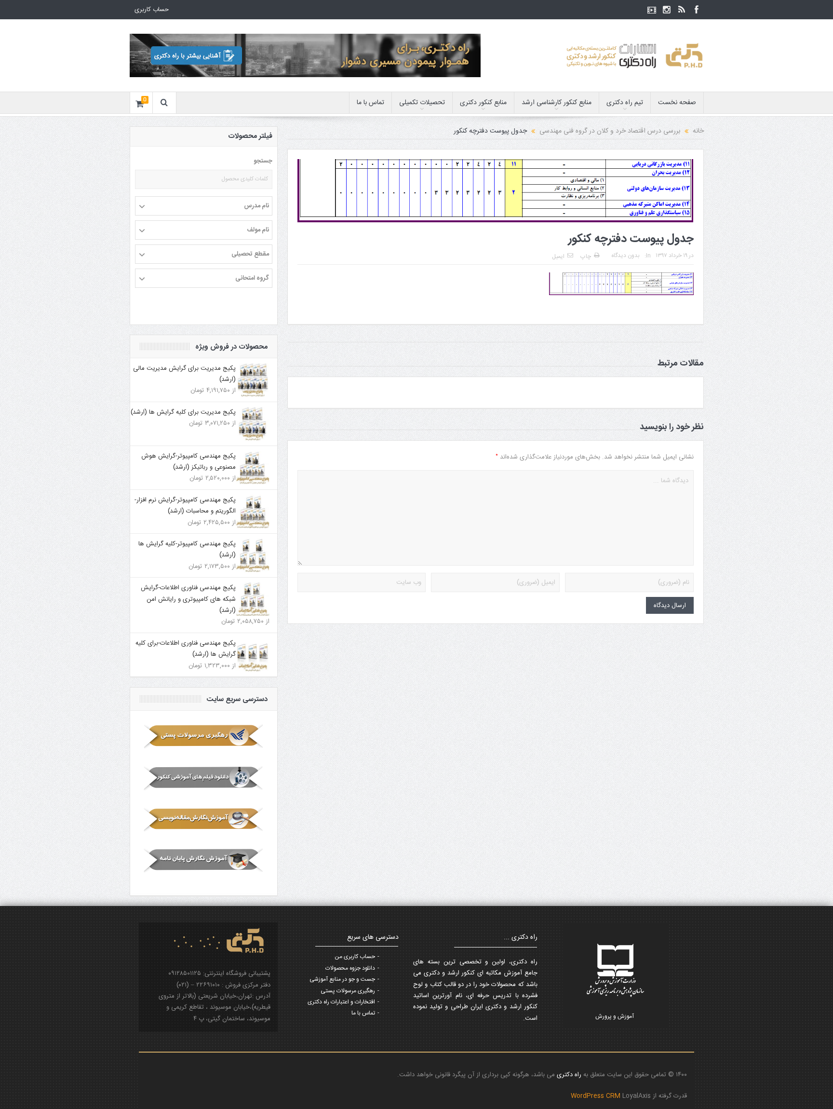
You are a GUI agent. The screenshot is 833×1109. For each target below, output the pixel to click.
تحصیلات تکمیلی (422, 102)
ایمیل (558, 256)
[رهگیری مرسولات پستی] (204, 736)
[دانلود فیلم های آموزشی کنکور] (204, 777)
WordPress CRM (596, 1096)
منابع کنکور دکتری (483, 102)
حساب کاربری (151, 9)
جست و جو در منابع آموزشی (342, 979)
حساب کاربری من (355, 956)
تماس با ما (370, 102)
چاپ (585, 256)
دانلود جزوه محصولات (350, 968)
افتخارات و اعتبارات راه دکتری (341, 1002)
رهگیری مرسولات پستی (348, 991)
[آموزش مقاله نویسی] (204, 819)
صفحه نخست (677, 102)
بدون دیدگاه (625, 255)
